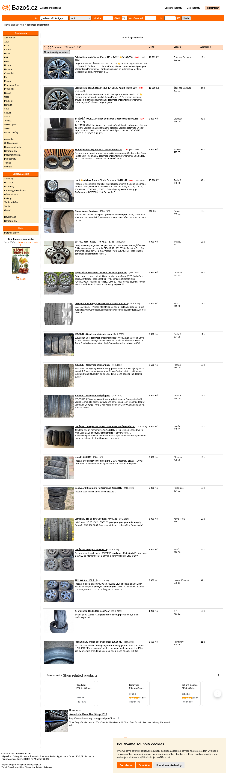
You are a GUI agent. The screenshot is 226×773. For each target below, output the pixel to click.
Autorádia (9, 139)
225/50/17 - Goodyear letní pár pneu (92, 365)
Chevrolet (9, 73)
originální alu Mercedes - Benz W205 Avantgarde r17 (101, 272)
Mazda (7, 81)
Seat (6, 109)
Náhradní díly (10, 151)
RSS (78, 756)
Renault (8, 105)
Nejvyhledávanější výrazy (29, 764)
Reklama (44, 756)
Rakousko (48, 767)
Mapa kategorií (8, 764)
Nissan (7, 93)
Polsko (39, 767)
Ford (6, 61)
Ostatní (7, 210)
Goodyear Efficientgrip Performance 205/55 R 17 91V (101, 303)
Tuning (7, 163)
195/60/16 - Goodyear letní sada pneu (93, 334)
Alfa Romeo (10, 37)
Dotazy (16, 756)
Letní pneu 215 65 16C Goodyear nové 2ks (96, 519)
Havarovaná (10, 217)
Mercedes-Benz (11, 85)
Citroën (7, 49)
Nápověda (6, 756)
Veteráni (8, 166)
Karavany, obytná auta (15, 190)
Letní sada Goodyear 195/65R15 (91, 549)
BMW (6, 45)
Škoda (7, 116)
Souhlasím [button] (126, 765)
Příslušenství (10, 159)
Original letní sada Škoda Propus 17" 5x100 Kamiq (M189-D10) (106, 88)
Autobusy (8, 178)
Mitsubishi (9, 89)
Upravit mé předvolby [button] (169, 765)
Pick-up (7, 198)
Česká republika (16, 767)
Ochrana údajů (67, 756)
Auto (22, 25)
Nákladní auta (11, 194)
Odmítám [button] (144, 765)
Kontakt (35, 756)
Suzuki (7, 113)
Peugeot (8, 101)
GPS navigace (11, 143)
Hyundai (8, 69)
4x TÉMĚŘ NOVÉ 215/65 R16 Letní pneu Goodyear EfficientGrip (106, 119)
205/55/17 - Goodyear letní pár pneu (92, 395)
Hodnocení (25, 756)
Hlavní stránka (11, 25)
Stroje (7, 206)
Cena (151, 47)
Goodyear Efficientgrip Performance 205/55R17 (98, 488)
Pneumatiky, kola (12, 155)
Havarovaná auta (12, 147)
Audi (6, 42)
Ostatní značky (11, 132)
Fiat (6, 57)
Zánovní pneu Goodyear (87, 211)
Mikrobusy (9, 186)
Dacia (7, 53)
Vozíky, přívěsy (11, 202)
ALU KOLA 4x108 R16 (86, 580)
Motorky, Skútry (11, 233)
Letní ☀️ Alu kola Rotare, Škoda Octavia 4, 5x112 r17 (101, 180)
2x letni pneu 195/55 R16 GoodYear (92, 611)
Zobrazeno (205, 47)
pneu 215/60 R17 (83, 457)
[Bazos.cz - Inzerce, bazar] (19, 10)
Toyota (7, 120)
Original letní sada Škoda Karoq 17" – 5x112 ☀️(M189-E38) (104, 57)
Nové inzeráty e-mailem (56, 52)
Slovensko (30, 767)
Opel (6, 97)
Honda (7, 65)
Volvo (7, 128)
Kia (5, 77)
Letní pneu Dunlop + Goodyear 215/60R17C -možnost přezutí (105, 426)
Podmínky (54, 756)
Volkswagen (10, 124)
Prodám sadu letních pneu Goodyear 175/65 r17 (98, 642)
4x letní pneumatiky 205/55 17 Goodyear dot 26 (98, 149)
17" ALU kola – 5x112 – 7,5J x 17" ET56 (94, 242)
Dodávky (8, 182)
